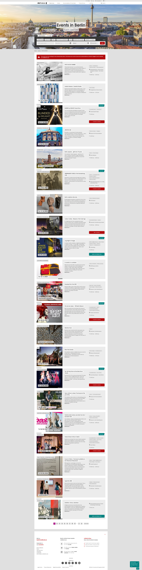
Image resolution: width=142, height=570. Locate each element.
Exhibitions (40, 150)
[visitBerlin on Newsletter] (79, 563)
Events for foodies (100, 437)
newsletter (41, 544)
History (91, 65)
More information (97, 254)
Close (138, 562)
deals (73, 547)
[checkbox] (40, 40)
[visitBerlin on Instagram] (73, 563)
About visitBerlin (40, 547)
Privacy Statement (47, 567)
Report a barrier (65, 567)
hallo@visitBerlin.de (42, 540)
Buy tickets (97, 232)
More (104, 39)
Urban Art (91, 244)
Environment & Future (93, 220)
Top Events (49, 35)
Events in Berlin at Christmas (94, 310)
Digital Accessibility (57, 567)
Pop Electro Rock (41, 369)
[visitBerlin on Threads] (66, 563)
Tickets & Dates (97, 121)
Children (91, 482)
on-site (69, 544)
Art (38, 238)
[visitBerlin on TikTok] (76, 563)
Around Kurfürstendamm (94, 308)
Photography (40, 62)
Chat (138, 568)
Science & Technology (43, 128)
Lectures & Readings (42, 260)
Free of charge (92, 87)
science (99, 220)
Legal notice (39, 567)
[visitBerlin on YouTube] (69, 563)
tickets (67, 548)
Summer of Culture (93, 176)
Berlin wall (91, 285)
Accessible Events (93, 109)
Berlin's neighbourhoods (94, 241)
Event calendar (71, 30)
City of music (99, 372)
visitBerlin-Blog (87, 538)
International (95, 65)
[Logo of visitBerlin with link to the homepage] (42, 3)
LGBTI (98, 307)
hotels (76, 547)
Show (38, 106)
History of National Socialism (94, 177)
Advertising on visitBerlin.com (42, 553)
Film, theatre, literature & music (46, 457)
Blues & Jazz (40, 435)
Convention (39, 551)
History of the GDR (93, 263)
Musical (39, 304)
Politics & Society (92, 67)
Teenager (98, 131)
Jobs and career (40, 550)
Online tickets (94, 43)
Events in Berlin (71, 25)
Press (38, 549)
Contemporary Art (97, 244)
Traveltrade (39, 552)
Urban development (100, 67)
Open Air (98, 243)
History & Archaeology (43, 171)
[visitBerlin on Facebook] (63, 563)
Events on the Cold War (93, 417)
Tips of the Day (42, 35)
